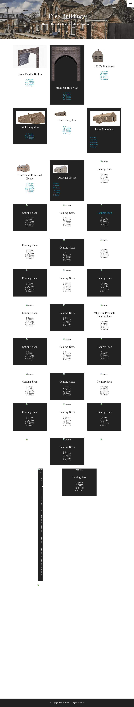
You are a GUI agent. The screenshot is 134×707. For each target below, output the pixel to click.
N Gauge (67, 94)
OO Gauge (29, 84)
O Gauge (29, 86)
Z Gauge (29, 79)
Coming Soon (104, 213)
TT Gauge (29, 81)
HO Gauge (29, 83)
